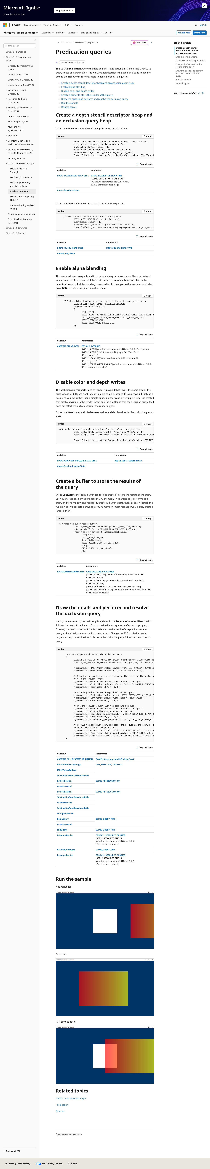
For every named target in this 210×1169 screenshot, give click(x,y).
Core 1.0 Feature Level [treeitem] (18, 116)
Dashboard (199, 32)
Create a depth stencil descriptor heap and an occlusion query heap (97, 83)
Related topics (69, 107)
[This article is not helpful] (202, 93)
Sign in (203, 24)
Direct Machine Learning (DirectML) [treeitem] (20, 221)
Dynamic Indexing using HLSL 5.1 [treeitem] (22, 198)
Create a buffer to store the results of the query (87, 95)
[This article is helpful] (199, 93)
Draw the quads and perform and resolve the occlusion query (94, 99)
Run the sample (69, 103)
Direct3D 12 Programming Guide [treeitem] (20, 67)
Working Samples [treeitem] (16, 158)
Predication (62, 1104)
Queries (60, 1111)
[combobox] (19, 45)
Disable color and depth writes (77, 91)
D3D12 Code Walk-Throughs (71, 1098)
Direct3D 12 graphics (85, 42)
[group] (105, 148)
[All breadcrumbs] (58, 42)
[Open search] (196, 25)
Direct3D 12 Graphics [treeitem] (16, 51)
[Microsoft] (5, 25)
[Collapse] (35, 40)
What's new (184, 32)
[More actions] (151, 42)
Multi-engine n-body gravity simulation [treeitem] (20, 184)
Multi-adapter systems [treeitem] (19, 121)
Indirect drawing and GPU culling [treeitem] (22, 207)
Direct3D (68, 42)
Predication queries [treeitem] (19, 191)
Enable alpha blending (73, 87)
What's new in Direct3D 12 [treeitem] (20, 79)
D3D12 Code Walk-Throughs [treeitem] (19, 170)
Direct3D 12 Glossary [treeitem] (16, 233)
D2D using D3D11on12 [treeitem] (21, 177)
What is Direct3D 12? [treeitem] (18, 74)
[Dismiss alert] (204, 5)
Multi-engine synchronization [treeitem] (15, 128)
